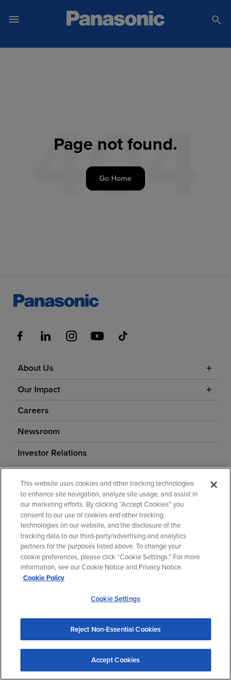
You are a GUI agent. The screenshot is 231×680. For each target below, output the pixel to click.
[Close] (214, 484)
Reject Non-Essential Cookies (115, 629)
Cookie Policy (43, 578)
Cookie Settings (115, 599)
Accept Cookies (115, 660)
